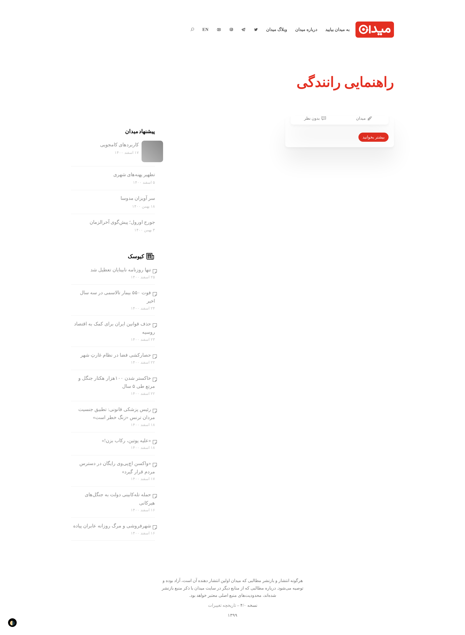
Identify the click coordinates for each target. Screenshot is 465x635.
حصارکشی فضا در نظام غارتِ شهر (115, 355)
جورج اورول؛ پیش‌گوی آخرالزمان (122, 222)
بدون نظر (312, 118)
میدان (361, 118)
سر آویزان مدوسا (138, 198)
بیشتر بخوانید (373, 137)
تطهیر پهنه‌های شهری (134, 174)
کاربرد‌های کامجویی (119, 144)
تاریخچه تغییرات (222, 605)
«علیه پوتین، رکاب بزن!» (126, 440)
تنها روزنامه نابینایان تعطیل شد (120, 269)
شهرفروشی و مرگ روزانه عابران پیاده (112, 525)
